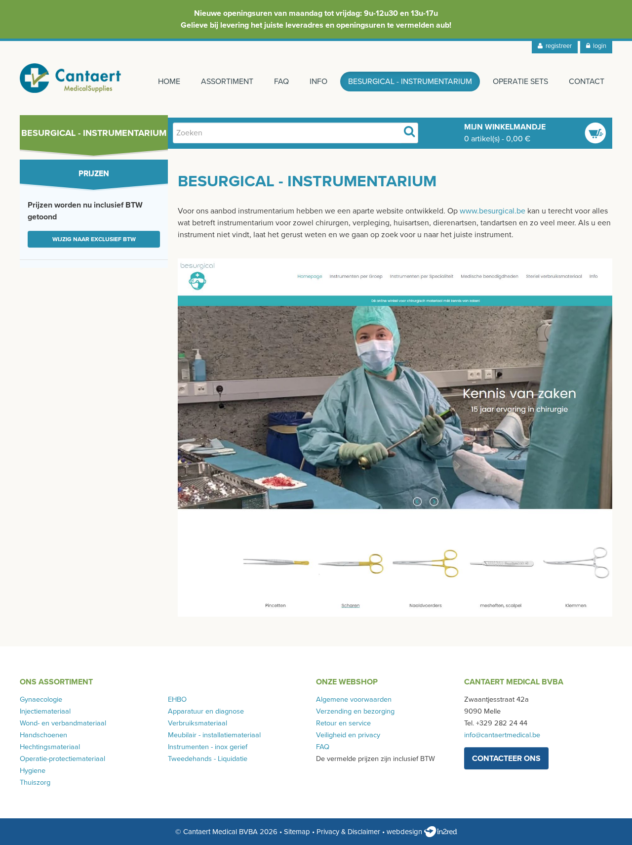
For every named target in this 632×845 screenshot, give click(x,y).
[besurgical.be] (395, 437)
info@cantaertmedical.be (502, 735)
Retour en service (343, 723)
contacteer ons (506, 758)
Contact (586, 81)
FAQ (281, 81)
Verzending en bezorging (355, 711)
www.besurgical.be (492, 211)
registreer (557, 46)
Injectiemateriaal (45, 711)
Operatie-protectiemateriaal (62, 759)
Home (169, 81)
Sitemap (297, 831)
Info (318, 81)
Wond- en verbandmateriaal (63, 723)
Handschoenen (43, 735)
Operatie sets (520, 81)
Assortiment (227, 81)
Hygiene (32, 770)
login (598, 46)
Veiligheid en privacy (348, 735)
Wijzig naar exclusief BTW (94, 239)
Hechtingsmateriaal (50, 747)
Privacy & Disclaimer (348, 831)
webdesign (405, 831)
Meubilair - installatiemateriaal (214, 735)
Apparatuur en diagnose (206, 711)
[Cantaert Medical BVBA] (70, 78)
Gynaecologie (41, 699)
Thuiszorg (35, 782)
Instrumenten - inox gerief (207, 747)
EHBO (177, 699)
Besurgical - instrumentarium (410, 81)
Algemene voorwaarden (354, 699)
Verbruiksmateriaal (197, 723)
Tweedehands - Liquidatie (207, 759)
